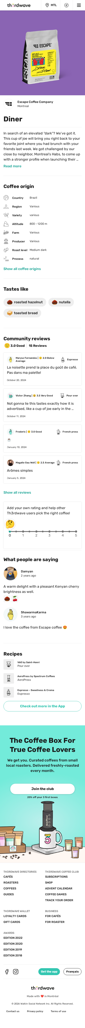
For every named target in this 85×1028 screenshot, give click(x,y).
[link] (12, 166)
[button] (72, 971)
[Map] (66, 5)
